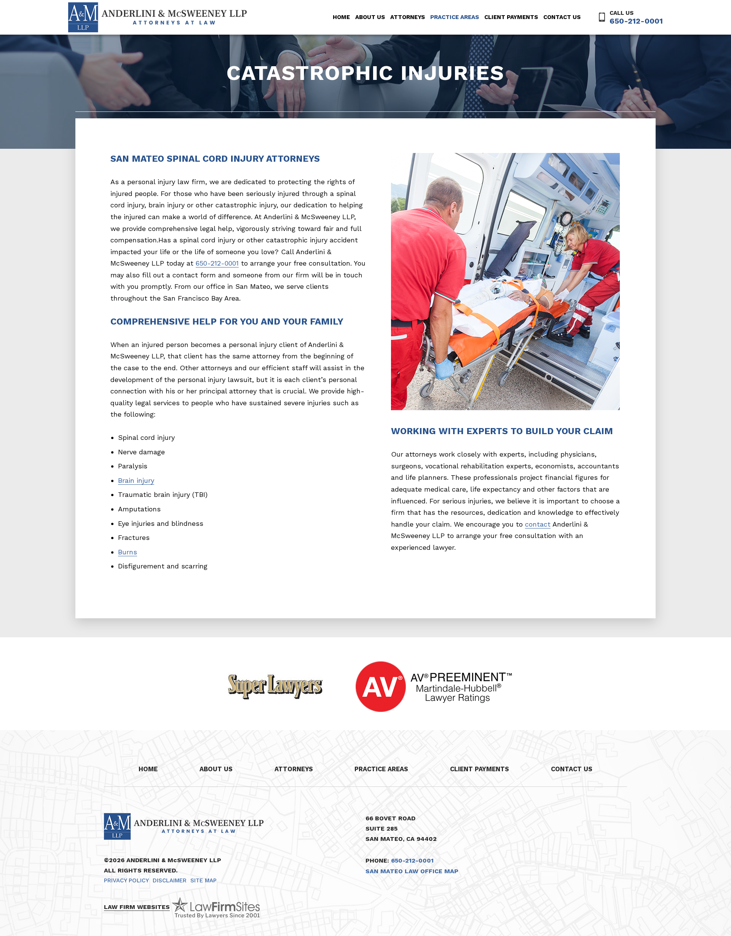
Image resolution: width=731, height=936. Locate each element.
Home (341, 17)
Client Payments (511, 17)
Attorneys (407, 17)
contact (538, 524)
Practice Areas (454, 17)
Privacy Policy (126, 880)
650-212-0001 (636, 20)
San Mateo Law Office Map (412, 871)
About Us (370, 17)
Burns (127, 552)
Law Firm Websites (137, 907)
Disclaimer (170, 880)
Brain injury (136, 480)
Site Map (203, 880)
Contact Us (562, 17)
